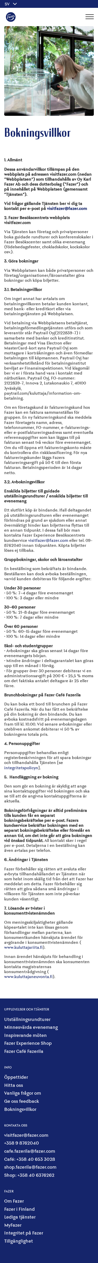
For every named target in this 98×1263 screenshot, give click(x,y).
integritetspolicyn (21, 767)
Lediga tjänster (20, 1217)
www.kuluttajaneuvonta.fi (28, 976)
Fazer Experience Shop (28, 1043)
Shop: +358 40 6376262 (29, 1175)
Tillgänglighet (18, 1241)
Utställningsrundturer (27, 1019)
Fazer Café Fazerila (23, 1051)
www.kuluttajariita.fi (23, 947)
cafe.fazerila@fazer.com (29, 1151)
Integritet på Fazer (23, 1233)
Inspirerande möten (25, 1035)
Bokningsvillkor (20, 1109)
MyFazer (12, 1225)
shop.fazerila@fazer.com (30, 1167)
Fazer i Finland (19, 1209)
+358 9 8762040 (21, 1143)
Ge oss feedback (21, 1101)
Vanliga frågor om (22, 1093)
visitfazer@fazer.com (48, 540)
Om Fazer (14, 1201)
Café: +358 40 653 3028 (29, 1159)
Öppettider (16, 1077)
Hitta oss (13, 1085)
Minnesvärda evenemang (31, 1027)
